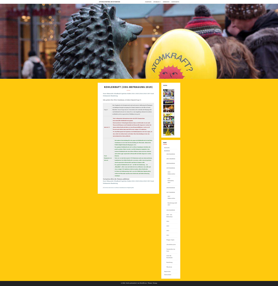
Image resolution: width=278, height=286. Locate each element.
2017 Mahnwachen (171, 197)
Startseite (148, 2)
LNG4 (141, 93)
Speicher (124, 93)
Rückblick (157, 2)
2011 (167, 235)
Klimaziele (110, 93)
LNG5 (145, 93)
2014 (167, 221)
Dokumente (106, 96)
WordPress (143, 283)
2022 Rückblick (170, 154)
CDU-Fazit (150, 93)
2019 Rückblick (170, 168)
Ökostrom (169, 267)
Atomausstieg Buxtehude (109, 2)
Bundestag (114, 96)
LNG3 (137, 93)
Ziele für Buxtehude (169, 256)
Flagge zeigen (170, 240)
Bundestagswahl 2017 (172, 204)
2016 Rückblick (170, 210)
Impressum (166, 2)
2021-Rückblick (170, 158)
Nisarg (155, 283)
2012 (167, 230)
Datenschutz (175, 2)
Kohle (129, 93)
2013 (167, 226)
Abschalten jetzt (171, 244)
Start (104, 93)
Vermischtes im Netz (170, 250)
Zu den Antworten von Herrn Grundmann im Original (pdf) (119, 187)
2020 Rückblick (170, 163)
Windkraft (117, 93)
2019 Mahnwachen (171, 173)
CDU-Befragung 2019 (171, 180)
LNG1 (133, 93)
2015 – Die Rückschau (169, 215)
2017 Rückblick (170, 192)
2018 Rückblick (170, 187)
